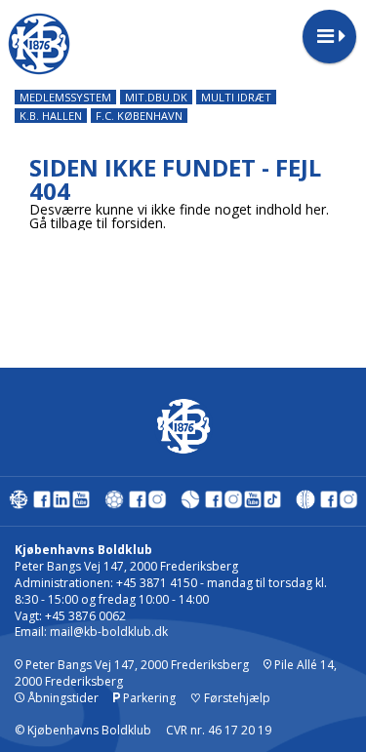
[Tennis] (190, 504)
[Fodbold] (114, 504)
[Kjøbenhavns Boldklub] (18, 504)
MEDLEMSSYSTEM (65, 97)
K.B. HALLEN (51, 115)
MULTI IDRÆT (236, 97)
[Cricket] (305, 504)
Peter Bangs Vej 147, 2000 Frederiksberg (135, 664)
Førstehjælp (230, 698)
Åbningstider (61, 698)
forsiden (137, 223)
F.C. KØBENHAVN (139, 115)
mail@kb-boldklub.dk (109, 631)
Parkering (148, 698)
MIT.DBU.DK (156, 97)
